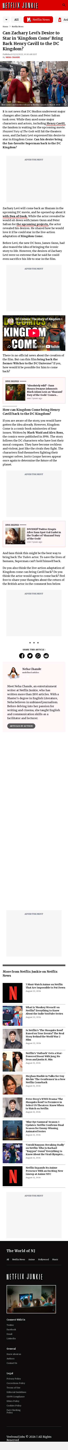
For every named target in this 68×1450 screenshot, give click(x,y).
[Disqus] (34, 782)
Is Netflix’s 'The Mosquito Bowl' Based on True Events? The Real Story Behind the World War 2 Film (45, 952)
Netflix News (17, 26)
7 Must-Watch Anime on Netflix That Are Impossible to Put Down (45, 903)
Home (5, 26)
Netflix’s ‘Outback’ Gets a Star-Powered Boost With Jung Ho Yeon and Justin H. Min (44, 973)
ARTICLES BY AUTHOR (21, 726)
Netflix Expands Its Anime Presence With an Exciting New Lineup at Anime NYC (44, 1088)
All (16, 19)
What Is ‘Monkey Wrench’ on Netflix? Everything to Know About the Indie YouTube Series (44, 927)
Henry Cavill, (55, 123)
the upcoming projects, (33, 224)
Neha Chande (13, 57)
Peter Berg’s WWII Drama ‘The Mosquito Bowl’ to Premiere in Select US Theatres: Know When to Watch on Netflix (45, 1020)
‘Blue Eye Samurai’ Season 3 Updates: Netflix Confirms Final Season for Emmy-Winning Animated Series (45, 1043)
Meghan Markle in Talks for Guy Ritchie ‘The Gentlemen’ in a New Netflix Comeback (45, 996)
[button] (66, 104)
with (15, 216)
